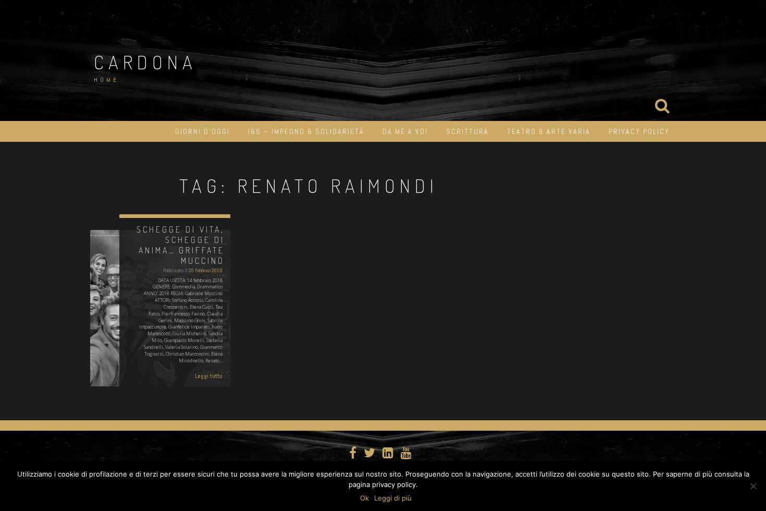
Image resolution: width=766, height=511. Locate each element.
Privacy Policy (639, 131)
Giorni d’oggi (202, 131)
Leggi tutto (209, 376)
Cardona (145, 62)
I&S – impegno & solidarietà (306, 131)
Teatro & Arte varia (548, 131)
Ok (364, 498)
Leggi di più (393, 498)
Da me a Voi (405, 131)
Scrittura (467, 131)
